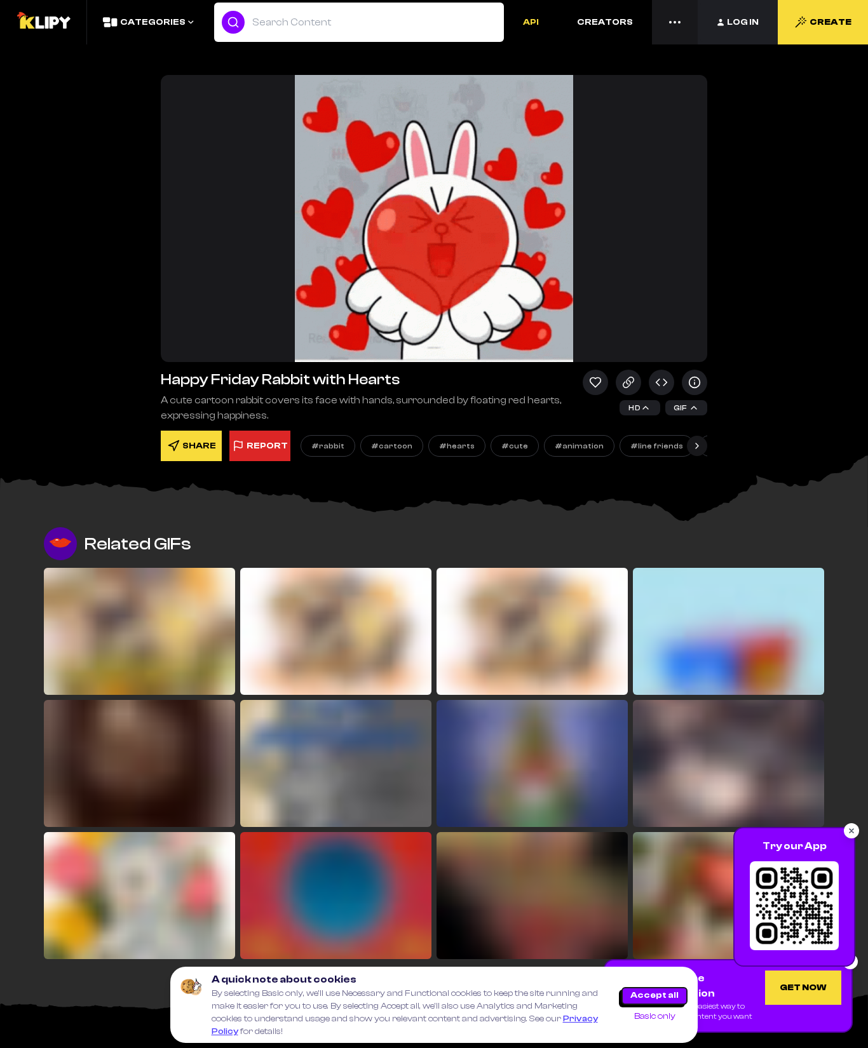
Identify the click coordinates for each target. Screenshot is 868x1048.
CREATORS (605, 22)
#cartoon (391, 445)
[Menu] (675, 22)
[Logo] (43, 22)
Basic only (654, 1016)
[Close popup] (851, 830)
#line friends (656, 445)
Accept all (654, 995)
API (531, 22)
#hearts (457, 445)
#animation (579, 445)
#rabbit (327, 445)
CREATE (830, 22)
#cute (514, 445)
